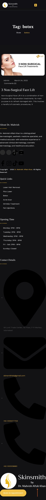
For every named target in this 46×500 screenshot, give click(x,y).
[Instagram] (9, 163)
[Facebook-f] (3, 163)
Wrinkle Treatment (11, 204)
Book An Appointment (13, 493)
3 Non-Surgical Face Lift (18, 90)
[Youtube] (21, 163)
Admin (6, 80)
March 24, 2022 (21, 80)
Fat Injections (9, 208)
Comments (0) (10, 83)
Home (18, 33)
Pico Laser (7, 191)
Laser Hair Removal (11, 187)
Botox (5, 196)
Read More (6, 109)
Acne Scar (7, 200)
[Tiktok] (15, 163)
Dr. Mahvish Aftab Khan (23, 169)
